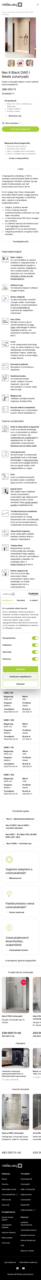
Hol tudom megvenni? (20, 129)
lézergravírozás (31, 460)
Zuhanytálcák (26, 1200)
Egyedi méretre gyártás (7, 1218)
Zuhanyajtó (11, 12)
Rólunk (4, 1179)
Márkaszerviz (15, 878)
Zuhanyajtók (25, 1184)
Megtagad (20, 684)
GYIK (22, 1245)
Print (12, 482)
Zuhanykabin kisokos (18, 950)
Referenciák (6, 1200)
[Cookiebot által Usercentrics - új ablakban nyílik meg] (28, 594)
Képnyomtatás (7, 1238)
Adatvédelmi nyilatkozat (28, 1262)
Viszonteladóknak (8, 1194)
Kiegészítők (25, 1205)
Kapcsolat (5, 1205)
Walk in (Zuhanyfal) (28, 1189)
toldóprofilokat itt (17, 564)
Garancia (5, 1184)
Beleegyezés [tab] (8, 600)
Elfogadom (20, 669)
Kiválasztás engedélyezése (20, 677)
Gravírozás (6, 1243)
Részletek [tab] (21, 600)
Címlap (4, 12)
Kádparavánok (26, 1194)
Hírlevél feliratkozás (28, 1240)
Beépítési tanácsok (28, 1235)
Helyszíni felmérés (9, 1232)
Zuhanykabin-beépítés (7, 1226)
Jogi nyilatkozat (10, 1262)
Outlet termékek (27, 1210)
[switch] (35, 645)
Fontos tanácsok (16, 912)
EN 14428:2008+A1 (21, 308)
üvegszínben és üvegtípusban (23, 437)
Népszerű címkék (27, 1251)
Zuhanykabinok (26, 1179)
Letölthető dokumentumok (26, 1223)
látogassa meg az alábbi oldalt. (23, 446)
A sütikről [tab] (34, 600)
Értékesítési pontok (9, 1189)
